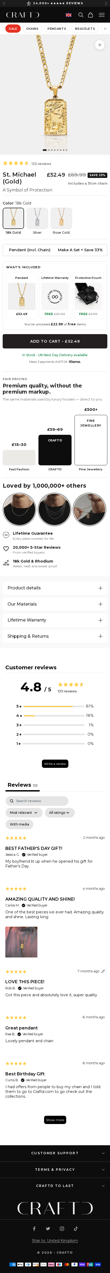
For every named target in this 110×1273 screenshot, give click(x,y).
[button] (55, 706)
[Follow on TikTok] (75, 1228)
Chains (32, 29)
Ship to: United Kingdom (55, 1240)
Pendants (57, 29)
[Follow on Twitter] (48, 1228)
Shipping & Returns (28, 636)
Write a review (55, 764)
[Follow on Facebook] (34, 1228)
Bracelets (85, 29)
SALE (13, 29)
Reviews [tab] (22, 785)
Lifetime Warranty (26, 620)
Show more (55, 1120)
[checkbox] (19, 824)
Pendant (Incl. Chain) (29, 250)
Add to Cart (55, 341)
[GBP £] (68, 15)
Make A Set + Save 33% (80, 250)
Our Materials (22, 604)
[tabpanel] (55, 962)
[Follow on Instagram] (62, 1228)
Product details (24, 587)
